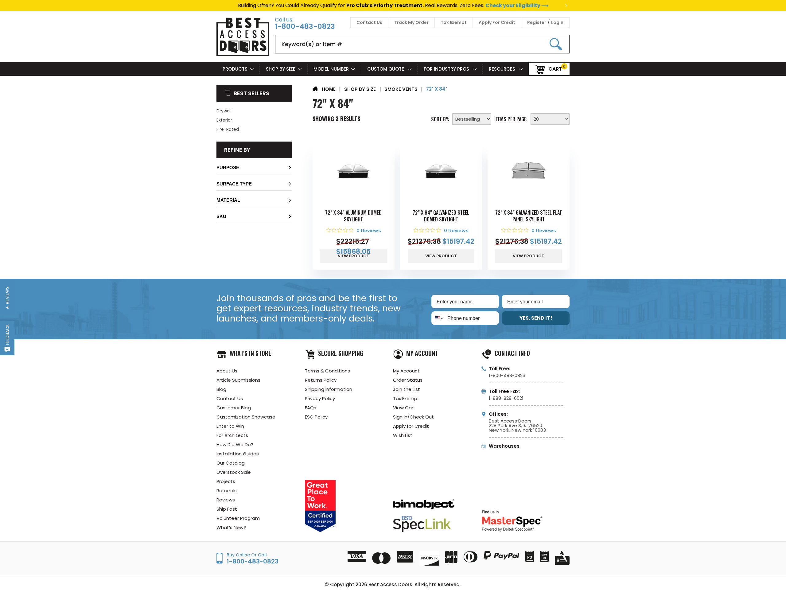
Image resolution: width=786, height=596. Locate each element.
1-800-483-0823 (305, 26)
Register (536, 22)
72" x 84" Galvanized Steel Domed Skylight (441, 216)
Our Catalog (230, 463)
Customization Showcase (245, 417)
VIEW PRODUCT (353, 256)
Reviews (225, 500)
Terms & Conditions (327, 371)
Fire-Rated (227, 129)
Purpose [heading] (227, 167)
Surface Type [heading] (234, 183)
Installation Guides (237, 453)
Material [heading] (228, 200)
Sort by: (440, 118)
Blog (221, 389)
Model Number (331, 69)
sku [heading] (221, 216)
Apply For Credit (497, 22)
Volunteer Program (238, 518)
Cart (555, 68)
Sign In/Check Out (413, 417)
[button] (254, 169)
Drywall (224, 111)
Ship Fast (226, 509)
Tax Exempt (454, 22)
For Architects (232, 435)
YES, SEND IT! (535, 317)
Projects (225, 481)
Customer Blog (233, 407)
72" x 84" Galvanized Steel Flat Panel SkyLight (528, 216)
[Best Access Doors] (242, 55)
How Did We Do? (234, 444)
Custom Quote (386, 69)
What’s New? (231, 527)
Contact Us (369, 22)
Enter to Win (230, 426)
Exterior (224, 120)
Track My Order (411, 22)
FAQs (310, 407)
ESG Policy (316, 417)
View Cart (404, 407)
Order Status (407, 380)
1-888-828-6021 (506, 398)
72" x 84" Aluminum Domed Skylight (353, 216)
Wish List (402, 435)
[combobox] (438, 318)
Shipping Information (328, 389)
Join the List (406, 389)
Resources (502, 69)
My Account (406, 371)
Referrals (226, 490)
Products (235, 69)
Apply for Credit (411, 426)
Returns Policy (321, 380)
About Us (226, 371)
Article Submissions (238, 380)
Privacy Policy (320, 398)
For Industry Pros (447, 69)
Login (557, 22)
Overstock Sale (233, 472)
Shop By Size (280, 69)
